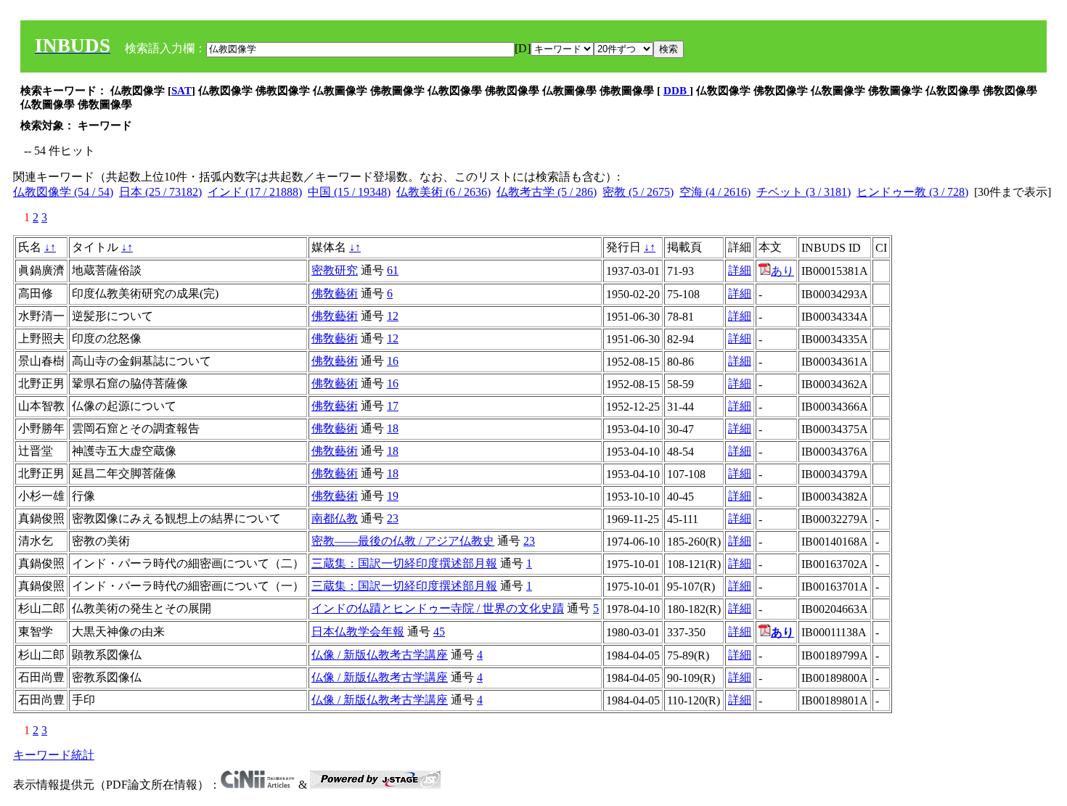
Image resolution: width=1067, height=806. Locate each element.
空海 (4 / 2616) (715, 192)
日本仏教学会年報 (357, 631)
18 (392, 428)
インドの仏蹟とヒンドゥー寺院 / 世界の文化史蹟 (437, 608)
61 (392, 270)
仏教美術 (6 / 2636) (443, 192)
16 (392, 361)
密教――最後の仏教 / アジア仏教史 (402, 541)
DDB (676, 90)
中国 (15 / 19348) (349, 192)
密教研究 (334, 270)
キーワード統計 (53, 755)
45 (439, 631)
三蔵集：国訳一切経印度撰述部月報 (404, 563)
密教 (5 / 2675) (638, 192)
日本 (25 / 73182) (160, 192)
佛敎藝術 (334, 293)
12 (392, 316)
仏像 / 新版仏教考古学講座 (379, 655)
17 (392, 406)
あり (782, 271)
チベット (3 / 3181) (803, 192)
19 (392, 496)
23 (392, 518)
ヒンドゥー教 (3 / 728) (912, 192)
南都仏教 (334, 518)
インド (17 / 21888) (255, 192)
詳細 (739, 270)
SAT (181, 90)
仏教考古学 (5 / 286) (546, 192)
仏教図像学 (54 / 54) (63, 192)
